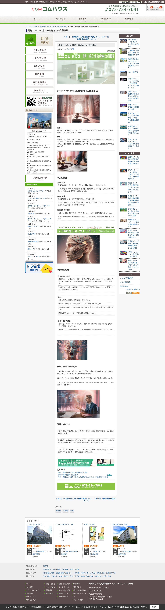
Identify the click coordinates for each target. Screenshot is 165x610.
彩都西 (66, 576)
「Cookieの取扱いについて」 (123, 607)
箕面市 (58, 510)
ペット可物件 (78, 600)
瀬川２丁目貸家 (89, 524)
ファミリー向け (64, 587)
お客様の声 (50, 593)
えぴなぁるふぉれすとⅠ (36, 191)
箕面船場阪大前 (95, 576)
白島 (42, 551)
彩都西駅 (64, 554)
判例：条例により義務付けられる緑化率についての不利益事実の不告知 (83, 477)
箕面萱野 (46, 576)
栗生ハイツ (32, 249)
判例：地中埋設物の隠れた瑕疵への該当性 (73, 472)
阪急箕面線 (60, 573)
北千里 (77, 576)
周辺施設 (49, 590)
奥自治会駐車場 (33, 241)
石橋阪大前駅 (94, 554)
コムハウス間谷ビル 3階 (37, 198)
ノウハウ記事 (70, 49)
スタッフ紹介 (50, 587)
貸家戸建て (77, 587)
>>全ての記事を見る (132, 289)
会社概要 (29, 587)
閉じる (154, 607)
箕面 (60, 576)
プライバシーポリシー (34, 590)
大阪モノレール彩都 (72, 573)
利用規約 (29, 593)
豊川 (71, 576)
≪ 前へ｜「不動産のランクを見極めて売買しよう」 (82, 37)
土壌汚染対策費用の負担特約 (68, 475)
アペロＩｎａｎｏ (34, 256)
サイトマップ (31, 596)
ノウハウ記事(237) (126, 278)
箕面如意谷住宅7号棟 (119, 524)
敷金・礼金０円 (64, 590)
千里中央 (54, 576)
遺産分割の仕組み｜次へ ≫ (86, 39)
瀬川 (99, 551)
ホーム (28, 584)
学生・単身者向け (79, 590)
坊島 (54, 569)
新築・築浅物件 (64, 584)
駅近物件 (76, 584)
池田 (109, 576)
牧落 (104, 576)
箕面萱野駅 (36, 554)
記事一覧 (105, 37)
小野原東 (65, 569)
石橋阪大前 (85, 576)
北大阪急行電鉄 (48, 573)
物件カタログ (31, 600)
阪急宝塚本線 (110, 573)
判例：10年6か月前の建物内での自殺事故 (77, 45)
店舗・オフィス (64, 593)
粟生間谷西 (73, 551)
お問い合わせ (50, 584)
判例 (71, 510)
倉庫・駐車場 (63, 596)
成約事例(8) (124, 286)
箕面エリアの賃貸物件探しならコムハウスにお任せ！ (112, 584)
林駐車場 (31, 213)
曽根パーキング (33, 226)
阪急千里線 (100, 573)
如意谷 (129, 551)
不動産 (65, 510)
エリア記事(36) (125, 282)
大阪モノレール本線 (88, 573)
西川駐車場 (32, 234)
